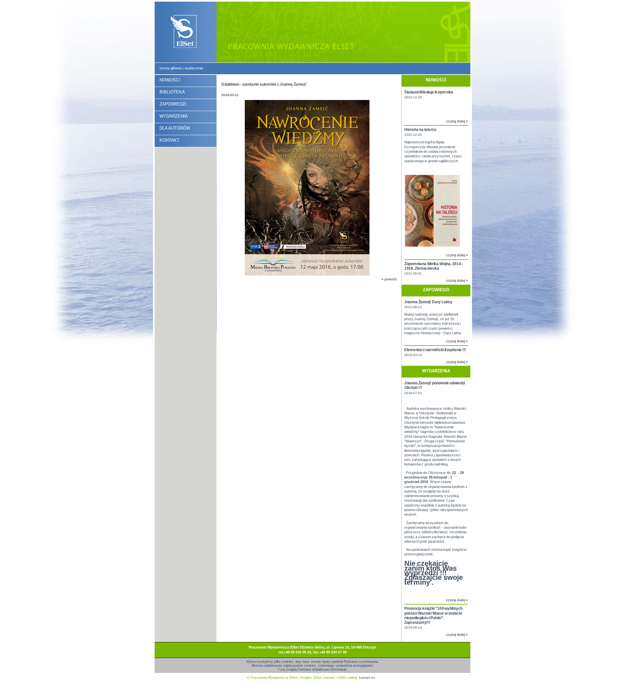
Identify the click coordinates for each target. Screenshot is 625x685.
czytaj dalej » (457, 121)
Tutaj (281, 669)
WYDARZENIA (174, 116)
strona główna (171, 68)
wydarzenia (194, 68)
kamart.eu (367, 677)
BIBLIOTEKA (172, 92)
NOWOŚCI (170, 80)
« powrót (389, 279)
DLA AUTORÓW (175, 128)
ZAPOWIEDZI (173, 104)
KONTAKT (169, 140)
